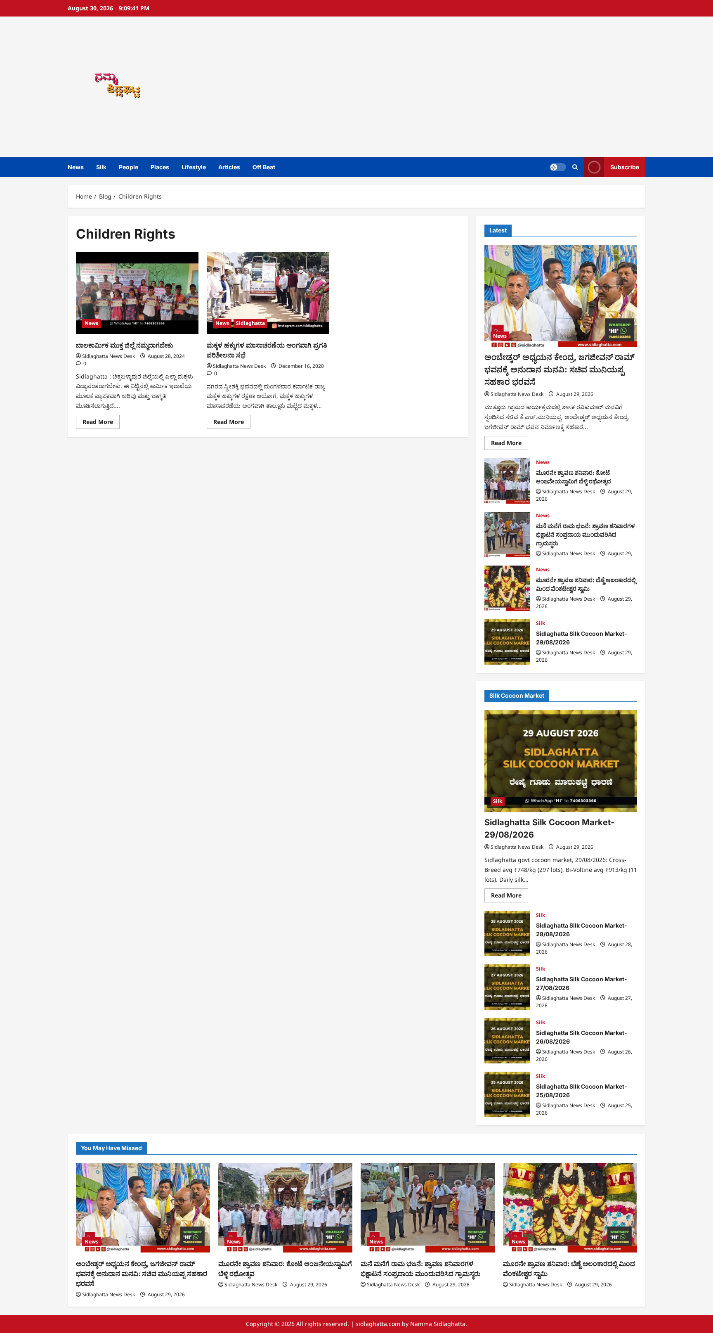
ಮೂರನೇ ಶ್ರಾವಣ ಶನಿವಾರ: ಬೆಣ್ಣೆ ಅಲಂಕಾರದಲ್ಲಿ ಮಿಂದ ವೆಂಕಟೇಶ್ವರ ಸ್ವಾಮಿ (507, 588)
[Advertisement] (474, 86)
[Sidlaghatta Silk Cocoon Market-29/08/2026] (560, 761)
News (76, 166)
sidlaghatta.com (378, 1324)
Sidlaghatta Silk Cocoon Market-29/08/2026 (507, 642)
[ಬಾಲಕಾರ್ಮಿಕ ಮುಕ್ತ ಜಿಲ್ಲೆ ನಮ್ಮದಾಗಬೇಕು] (137, 293)
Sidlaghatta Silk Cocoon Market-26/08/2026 (507, 1040)
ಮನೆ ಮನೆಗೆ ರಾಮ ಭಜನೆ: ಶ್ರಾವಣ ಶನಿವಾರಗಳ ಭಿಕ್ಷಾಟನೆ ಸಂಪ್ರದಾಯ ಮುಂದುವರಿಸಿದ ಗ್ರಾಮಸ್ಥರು (507, 534)
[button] (575, 167)
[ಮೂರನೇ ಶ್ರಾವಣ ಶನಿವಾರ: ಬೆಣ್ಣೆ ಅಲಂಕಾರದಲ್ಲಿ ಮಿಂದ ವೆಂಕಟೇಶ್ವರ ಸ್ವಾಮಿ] (570, 1207)
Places (160, 166)
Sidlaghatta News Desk (108, 356)
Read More (101, 423)
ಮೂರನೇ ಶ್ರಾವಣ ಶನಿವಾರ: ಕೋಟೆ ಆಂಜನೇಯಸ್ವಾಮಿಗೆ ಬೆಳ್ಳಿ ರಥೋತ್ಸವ (507, 481)
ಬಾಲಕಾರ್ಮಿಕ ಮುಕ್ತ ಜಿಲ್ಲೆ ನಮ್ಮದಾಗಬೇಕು (124, 345)
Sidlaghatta (250, 323)
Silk (101, 166)
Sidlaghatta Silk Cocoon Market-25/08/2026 (507, 1094)
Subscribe (624, 166)
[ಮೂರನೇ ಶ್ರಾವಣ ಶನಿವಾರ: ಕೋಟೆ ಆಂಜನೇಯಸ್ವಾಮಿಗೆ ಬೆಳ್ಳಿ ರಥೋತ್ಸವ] (285, 1207)
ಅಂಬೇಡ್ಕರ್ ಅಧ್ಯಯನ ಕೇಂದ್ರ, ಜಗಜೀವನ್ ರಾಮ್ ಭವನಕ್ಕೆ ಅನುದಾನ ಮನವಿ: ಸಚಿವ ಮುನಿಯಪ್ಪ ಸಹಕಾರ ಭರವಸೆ (559, 369)
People (128, 166)
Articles (229, 166)
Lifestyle (194, 166)
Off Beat (264, 166)
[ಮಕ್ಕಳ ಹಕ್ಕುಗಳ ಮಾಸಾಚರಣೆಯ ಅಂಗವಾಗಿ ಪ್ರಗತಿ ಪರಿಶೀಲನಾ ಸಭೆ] (268, 293)
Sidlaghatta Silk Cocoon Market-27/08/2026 (507, 987)
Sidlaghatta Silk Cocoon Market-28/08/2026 (507, 933)
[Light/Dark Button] (558, 167)
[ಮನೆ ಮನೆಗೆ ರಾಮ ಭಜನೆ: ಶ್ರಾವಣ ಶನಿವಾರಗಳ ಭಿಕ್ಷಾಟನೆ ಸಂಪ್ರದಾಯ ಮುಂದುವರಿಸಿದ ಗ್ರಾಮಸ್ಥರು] (428, 1207)
